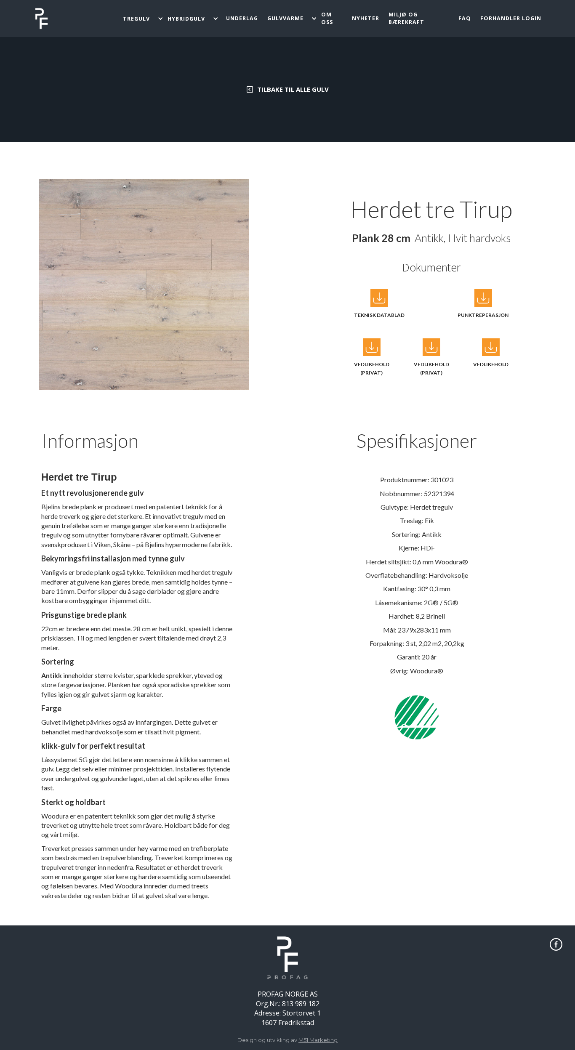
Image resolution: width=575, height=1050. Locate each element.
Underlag (242, 18)
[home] (41, 18)
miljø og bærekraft (406, 18)
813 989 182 (300, 1003)
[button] (142, 19)
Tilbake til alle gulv (293, 89)
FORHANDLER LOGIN (510, 18)
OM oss (327, 18)
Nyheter (365, 18)
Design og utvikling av (287, 1040)
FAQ (464, 18)
